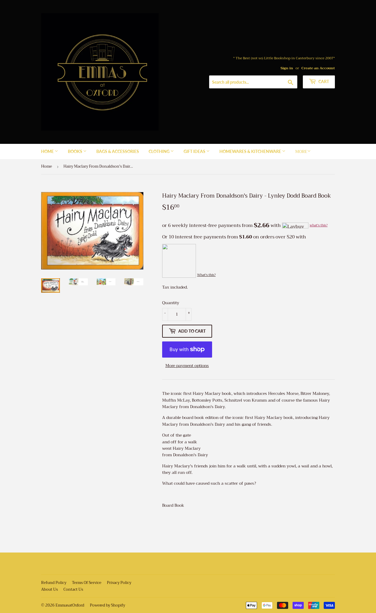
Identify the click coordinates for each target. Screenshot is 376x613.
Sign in (287, 68)
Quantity (170, 302)
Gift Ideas (195, 151)
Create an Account (318, 68)
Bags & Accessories (117, 151)
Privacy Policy (119, 582)
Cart (323, 81)
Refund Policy (53, 582)
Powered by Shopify (107, 605)
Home (48, 151)
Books (75, 151)
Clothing (159, 151)
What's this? (206, 275)
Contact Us (73, 589)
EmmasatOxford (70, 605)
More (301, 151)
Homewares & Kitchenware (250, 151)
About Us (49, 589)
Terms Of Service (86, 582)
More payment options (187, 365)
